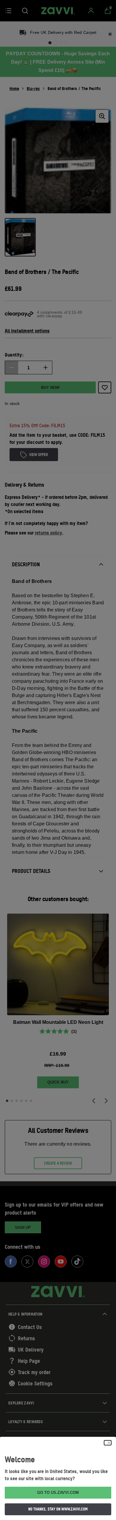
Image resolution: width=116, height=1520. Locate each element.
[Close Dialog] (107, 1442)
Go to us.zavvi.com (58, 1492)
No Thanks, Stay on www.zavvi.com (58, 1509)
